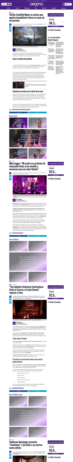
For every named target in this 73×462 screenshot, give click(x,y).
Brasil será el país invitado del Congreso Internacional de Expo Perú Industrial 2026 (18, 401)
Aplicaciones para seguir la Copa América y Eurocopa (18, 153)
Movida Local (14, 284)
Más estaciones (43, 0)
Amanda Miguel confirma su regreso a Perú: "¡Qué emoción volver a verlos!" (37, 432)
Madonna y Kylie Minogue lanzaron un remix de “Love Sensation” (37, 401)
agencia (28, 109)
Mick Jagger (36, 213)
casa (21, 53)
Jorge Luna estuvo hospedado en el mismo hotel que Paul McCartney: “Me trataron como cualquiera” (18, 122)
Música (8, 8)
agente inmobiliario (24, 109)
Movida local (27, 8)
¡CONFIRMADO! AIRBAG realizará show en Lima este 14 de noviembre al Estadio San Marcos (37, 246)
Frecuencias (63, 8)
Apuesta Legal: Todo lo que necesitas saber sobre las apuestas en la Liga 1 (59, 56)
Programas (54, 8)
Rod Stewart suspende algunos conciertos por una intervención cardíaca (18, 276)
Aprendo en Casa (29, 0)
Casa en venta (14, 109)
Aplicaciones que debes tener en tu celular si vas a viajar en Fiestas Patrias (28, 138)
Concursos (44, 8)
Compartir (19, 112)
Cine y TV (17, 8)
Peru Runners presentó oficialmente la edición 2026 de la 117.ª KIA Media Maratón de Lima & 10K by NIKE (18, 432)
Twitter (38, 112)
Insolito (19, 109)
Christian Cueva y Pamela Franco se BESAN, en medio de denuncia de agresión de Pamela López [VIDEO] (60, 63)
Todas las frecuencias (55, 26)
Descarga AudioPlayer (36, 0)
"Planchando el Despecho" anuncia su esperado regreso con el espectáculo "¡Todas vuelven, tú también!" (28, 416)
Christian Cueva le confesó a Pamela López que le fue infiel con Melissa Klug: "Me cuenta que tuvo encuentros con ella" (60, 44)
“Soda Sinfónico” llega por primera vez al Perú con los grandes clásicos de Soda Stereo (37, 277)
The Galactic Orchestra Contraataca (17, 388)
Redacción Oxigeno (19, 48)
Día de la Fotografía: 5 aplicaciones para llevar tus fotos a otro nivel (38, 122)
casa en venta (39, 24)
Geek (36, 8)
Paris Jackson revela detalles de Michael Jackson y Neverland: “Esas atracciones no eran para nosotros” (28, 261)
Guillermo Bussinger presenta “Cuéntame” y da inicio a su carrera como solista (18, 246)
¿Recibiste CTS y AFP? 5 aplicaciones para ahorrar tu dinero (37, 153)
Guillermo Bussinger (16, 453)
